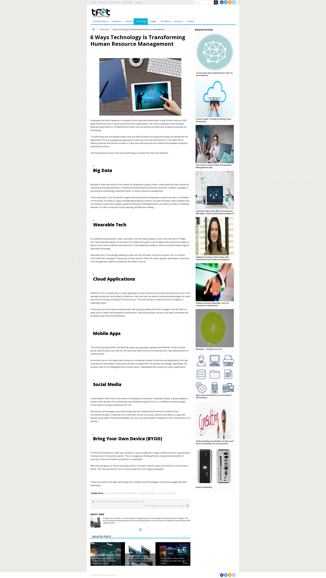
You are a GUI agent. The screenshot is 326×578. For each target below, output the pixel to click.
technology (170, 493)
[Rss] (230, 2)
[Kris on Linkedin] (140, 529)
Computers (115, 21)
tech (160, 493)
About (94, 2)
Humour (190, 21)
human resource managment (123, 493)
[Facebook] (222, 2)
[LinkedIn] (234, 2)
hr (106, 493)
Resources (178, 21)
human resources (147, 493)
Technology (141, 21)
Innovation (165, 21)
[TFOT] (101, 12)
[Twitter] (226, 2)
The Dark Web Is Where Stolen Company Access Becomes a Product (172, 561)
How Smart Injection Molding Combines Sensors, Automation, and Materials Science (104, 561)
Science (128, 21)
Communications (100, 21)
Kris (101, 514)
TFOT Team (102, 2)
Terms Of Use (114, 2)
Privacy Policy (127, 2)
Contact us (139, 2)
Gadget (153, 21)
